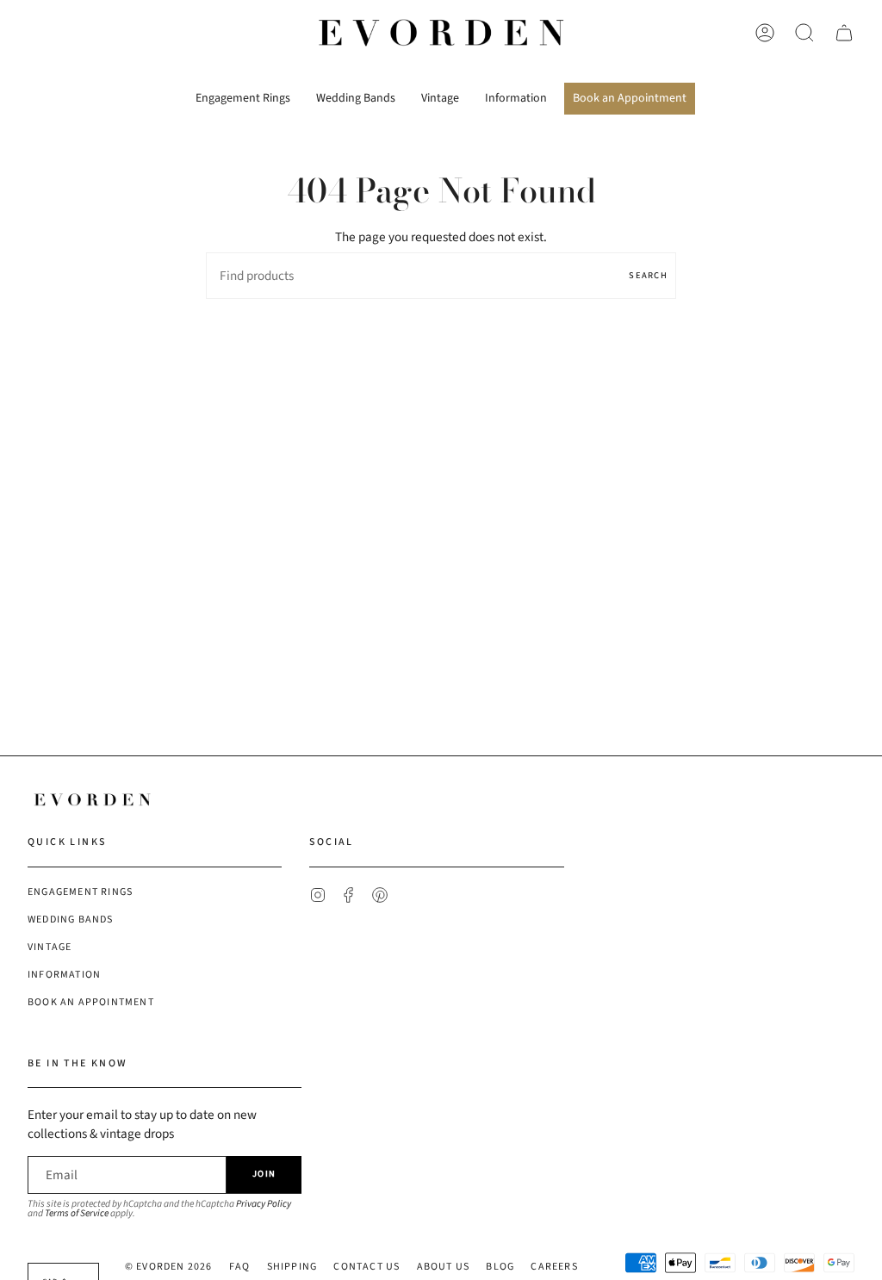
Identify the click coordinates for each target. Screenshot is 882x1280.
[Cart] (844, 32)
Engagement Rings (80, 892)
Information (64, 974)
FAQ (240, 1266)
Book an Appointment (91, 1002)
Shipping (292, 1266)
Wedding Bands (71, 919)
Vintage (49, 947)
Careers (554, 1266)
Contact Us (366, 1266)
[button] (243, 92)
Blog (500, 1266)
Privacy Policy (263, 1203)
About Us (443, 1266)
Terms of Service (77, 1213)
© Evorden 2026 (169, 1266)
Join (264, 1173)
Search (648, 275)
